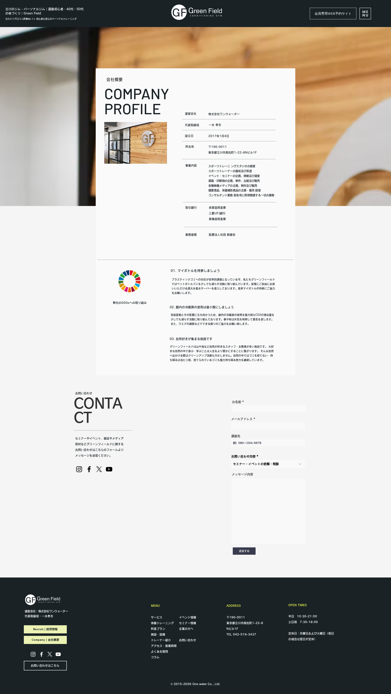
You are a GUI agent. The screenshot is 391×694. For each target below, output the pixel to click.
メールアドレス (242, 419)
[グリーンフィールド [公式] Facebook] (89, 469)
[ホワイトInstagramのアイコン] (33, 654)
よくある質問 (159, 651)
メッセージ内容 (242, 474)
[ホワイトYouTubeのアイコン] (58, 654)
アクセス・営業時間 (164, 645)
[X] (99, 469)
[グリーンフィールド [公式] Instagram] (79, 469)
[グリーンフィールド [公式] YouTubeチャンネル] (109, 469)
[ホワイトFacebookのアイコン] (41, 654)
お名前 (236, 401)
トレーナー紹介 (161, 640)
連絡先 (235, 436)
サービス (156, 617)
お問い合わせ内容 (243, 456)
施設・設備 (158, 634)
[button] (365, 13)
